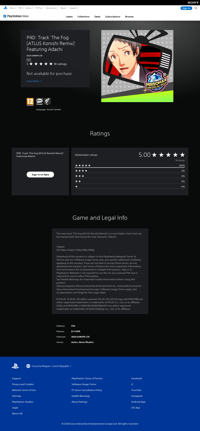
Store (12, 8)
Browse (129, 16)
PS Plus (39, 8)
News (63, 8)
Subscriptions (112, 16)
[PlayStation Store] (16, 16)
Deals (97, 16)
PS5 (20, 8)
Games (28, 8)
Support (73, 8)
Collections (83, 16)
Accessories (51, 8)
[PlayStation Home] (5, 8)
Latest (69, 16)
